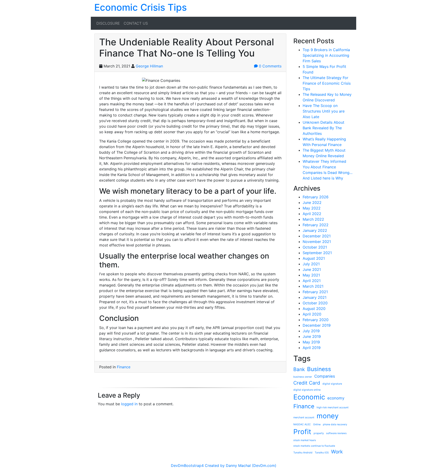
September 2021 (317, 252)
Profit (302, 432)
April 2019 (312, 347)
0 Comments (269, 66)
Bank (299, 369)
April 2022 (312, 213)
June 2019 (312, 336)
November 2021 (317, 241)
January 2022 (315, 230)
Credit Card (306, 383)
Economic (309, 397)
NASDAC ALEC (302, 424)
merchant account (303, 417)
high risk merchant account (333, 407)
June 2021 (312, 269)
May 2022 (312, 208)
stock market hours (304, 440)
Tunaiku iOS (322, 452)
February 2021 (315, 291)
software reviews (336, 433)
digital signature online (307, 389)
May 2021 (311, 275)
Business (319, 369)
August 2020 (314, 308)
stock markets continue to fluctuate (314, 445)
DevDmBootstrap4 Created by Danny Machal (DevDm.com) (223, 465)
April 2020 (312, 314)
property (319, 433)
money (328, 416)
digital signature (332, 383)
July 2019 (311, 331)
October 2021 (315, 247)
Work (337, 452)
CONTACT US (136, 23)
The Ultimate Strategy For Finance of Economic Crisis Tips (327, 83)
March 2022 (313, 219)
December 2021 (317, 236)
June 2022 (312, 202)
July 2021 (311, 264)
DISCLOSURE (108, 23)
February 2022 (315, 225)
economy (335, 398)
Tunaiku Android (302, 452)
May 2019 (311, 342)
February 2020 (315, 319)
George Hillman (149, 66)
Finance (123, 367)
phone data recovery (335, 424)
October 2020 (315, 303)
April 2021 (312, 280)
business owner (302, 376)
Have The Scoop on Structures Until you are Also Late (324, 111)
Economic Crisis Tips (140, 7)
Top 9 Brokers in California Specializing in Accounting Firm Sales (326, 55)
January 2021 (314, 297)
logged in (129, 404)
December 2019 (317, 325)
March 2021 (313, 286)
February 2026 (315, 197)
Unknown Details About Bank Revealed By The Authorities (323, 128)
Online (317, 424)
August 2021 (314, 258)
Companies (324, 376)
